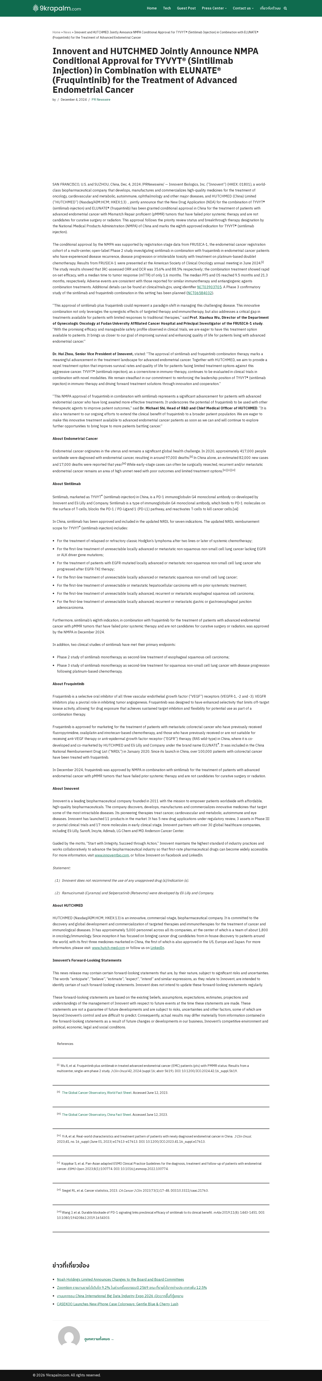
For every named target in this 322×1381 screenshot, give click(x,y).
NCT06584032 (200, 293)
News (67, 32)
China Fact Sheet (119, 1115)
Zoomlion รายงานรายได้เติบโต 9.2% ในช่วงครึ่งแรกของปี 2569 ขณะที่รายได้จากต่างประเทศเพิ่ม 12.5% (132, 1288)
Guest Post (186, 8)
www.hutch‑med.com (108, 948)
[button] (226, 8)
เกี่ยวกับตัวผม (270, 8)
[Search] (285, 8)
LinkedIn (157, 948)
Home (152, 8)
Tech (167, 8)
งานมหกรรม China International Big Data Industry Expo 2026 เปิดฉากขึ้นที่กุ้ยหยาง (120, 1296)
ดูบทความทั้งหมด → (99, 1339)
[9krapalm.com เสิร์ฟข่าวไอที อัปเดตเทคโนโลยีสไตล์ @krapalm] (57, 8)
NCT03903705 (209, 287)
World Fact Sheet (119, 1093)
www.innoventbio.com (112, 855)
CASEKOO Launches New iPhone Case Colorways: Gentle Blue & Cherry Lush (117, 1304)
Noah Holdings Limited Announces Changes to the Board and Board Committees (120, 1280)
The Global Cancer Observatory (84, 1093)
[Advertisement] (161, 137)
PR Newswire (101, 99)
